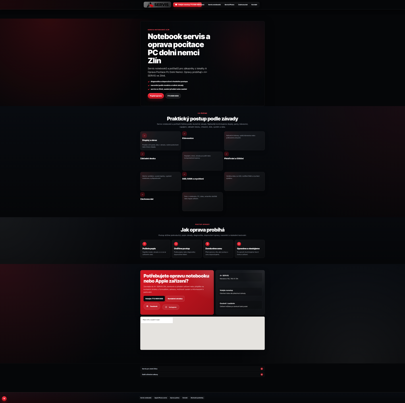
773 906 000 (173, 96)
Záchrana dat (243, 4)
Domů (202, 4)
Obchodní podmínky (197, 398)
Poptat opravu (156, 96)
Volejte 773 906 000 (154, 299)
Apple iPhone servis (161, 398)
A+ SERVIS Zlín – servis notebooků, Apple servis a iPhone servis (157, 5)
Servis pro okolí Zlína (149, 369)
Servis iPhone (229, 4)
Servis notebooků (214, 4)
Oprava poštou (174, 398)
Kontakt (254, 4)
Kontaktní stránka (175, 299)
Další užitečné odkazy (150, 374)
